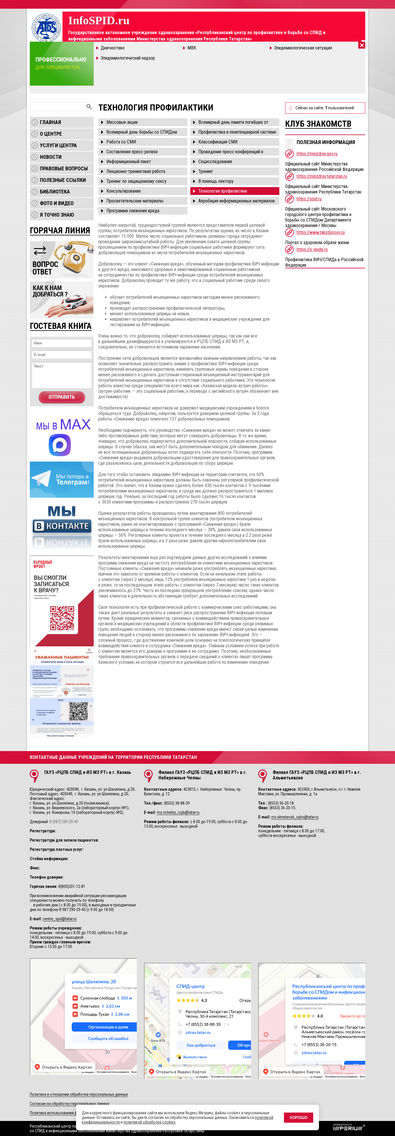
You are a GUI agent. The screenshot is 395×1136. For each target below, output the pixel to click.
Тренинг (205, 171)
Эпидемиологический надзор (128, 58)
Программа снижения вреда (132, 210)
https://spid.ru (309, 199)
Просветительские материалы (134, 201)
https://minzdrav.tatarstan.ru (322, 176)
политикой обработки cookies (149, 1122)
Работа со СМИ (121, 142)
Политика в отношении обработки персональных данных (79, 1094)
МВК (191, 48)
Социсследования (215, 161)
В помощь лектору (216, 181)
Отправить (62, 397)
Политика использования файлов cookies (66, 1113)
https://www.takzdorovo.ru (321, 232)
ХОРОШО (298, 1117)
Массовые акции (122, 122)
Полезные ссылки (63, 180)
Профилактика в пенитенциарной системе (237, 132)
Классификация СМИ (217, 142)
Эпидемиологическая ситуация (303, 48)
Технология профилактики (222, 191)
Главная (50, 122)
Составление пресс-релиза (132, 151)
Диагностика (112, 48)
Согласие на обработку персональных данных (69, 1103)
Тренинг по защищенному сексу (136, 181)
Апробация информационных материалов (236, 201)
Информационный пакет (128, 161)
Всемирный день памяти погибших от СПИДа (233, 122)
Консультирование (123, 191)
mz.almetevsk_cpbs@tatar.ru (295, 817)
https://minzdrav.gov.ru (317, 153)
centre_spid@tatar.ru (60, 918)
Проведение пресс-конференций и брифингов (230, 152)
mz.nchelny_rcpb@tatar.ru (178, 812)
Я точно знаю (57, 215)
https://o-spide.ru (312, 249)
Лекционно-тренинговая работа (135, 171)
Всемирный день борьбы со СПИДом (141, 132)
